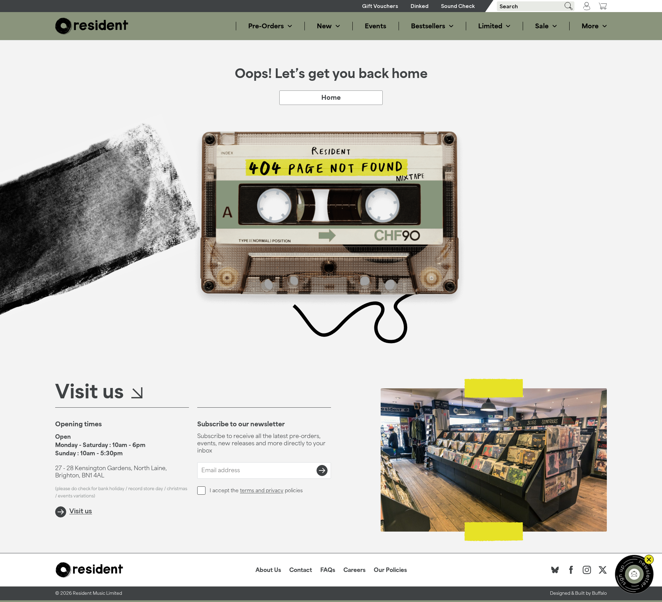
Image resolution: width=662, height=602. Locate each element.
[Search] (566, 6)
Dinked (420, 6)
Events (375, 26)
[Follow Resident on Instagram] (587, 570)
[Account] (586, 6)
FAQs (327, 569)
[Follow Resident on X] (603, 570)
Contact (300, 569)
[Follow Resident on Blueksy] (555, 570)
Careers (354, 569)
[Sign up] (322, 470)
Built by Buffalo (591, 593)
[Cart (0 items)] (603, 6)
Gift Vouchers (380, 6)
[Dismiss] (649, 559)
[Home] (91, 26)
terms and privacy (261, 490)
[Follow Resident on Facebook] (571, 570)
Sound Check (458, 6)
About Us (268, 569)
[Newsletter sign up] (634, 574)
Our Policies (390, 569)
